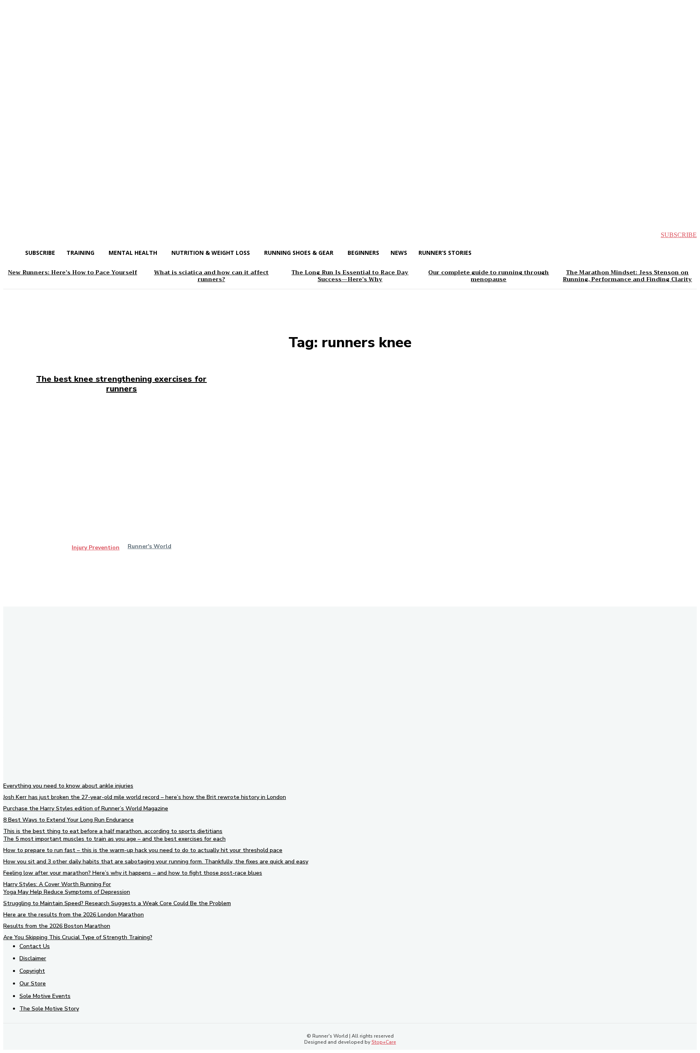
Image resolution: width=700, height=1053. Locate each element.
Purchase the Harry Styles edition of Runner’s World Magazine (85, 808)
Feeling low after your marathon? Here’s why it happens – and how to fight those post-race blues (132, 873)
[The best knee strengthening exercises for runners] (121, 483)
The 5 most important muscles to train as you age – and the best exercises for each (114, 839)
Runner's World (149, 546)
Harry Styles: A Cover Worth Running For (57, 884)
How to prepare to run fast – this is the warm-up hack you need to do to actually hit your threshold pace (142, 850)
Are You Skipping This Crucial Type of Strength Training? (77, 937)
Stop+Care (383, 1042)
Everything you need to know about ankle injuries (68, 786)
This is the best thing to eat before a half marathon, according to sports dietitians (112, 831)
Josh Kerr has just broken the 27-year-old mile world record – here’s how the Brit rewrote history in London (144, 797)
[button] (16, 235)
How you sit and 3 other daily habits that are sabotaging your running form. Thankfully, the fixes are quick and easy (155, 861)
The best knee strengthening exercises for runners (121, 384)
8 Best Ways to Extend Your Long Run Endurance (68, 820)
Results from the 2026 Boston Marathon (56, 926)
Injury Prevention (96, 547)
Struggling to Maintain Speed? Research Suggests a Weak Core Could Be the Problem (117, 903)
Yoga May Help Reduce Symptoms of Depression (66, 892)
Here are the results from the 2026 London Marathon (73, 914)
